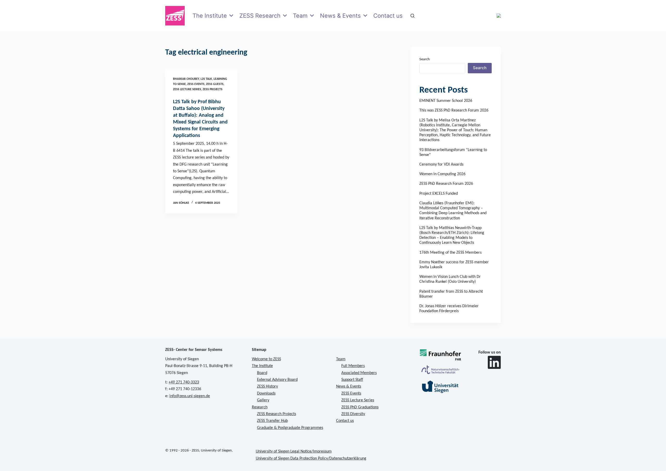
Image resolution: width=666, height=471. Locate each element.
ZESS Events (195, 84)
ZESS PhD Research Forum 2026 (446, 184)
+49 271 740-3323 (184, 382)
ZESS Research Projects (276, 414)
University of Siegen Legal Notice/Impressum (294, 451)
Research (259, 407)
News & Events (340, 15)
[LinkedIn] (494, 362)
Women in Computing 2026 (442, 174)
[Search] (412, 16)
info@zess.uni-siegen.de (189, 396)
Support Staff (352, 380)
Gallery (263, 400)
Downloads (266, 393)
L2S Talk (206, 79)
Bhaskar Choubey (186, 79)
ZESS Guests (214, 84)
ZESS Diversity (353, 414)
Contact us (388, 15)
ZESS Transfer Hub (272, 421)
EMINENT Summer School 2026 (445, 101)
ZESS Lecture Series (187, 89)
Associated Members (359, 373)
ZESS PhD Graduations (360, 407)
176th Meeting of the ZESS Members (450, 253)
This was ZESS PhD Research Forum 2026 (453, 110)
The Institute (210, 15)
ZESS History (267, 386)
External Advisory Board (277, 380)
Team (300, 15)
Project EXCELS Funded (438, 194)
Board (262, 373)
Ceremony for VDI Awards (441, 164)
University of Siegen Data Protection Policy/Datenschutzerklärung (311, 458)
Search (424, 59)
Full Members (353, 366)
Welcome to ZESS (266, 359)
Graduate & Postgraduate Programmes (290, 428)
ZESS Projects (212, 89)
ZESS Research (259, 15)
